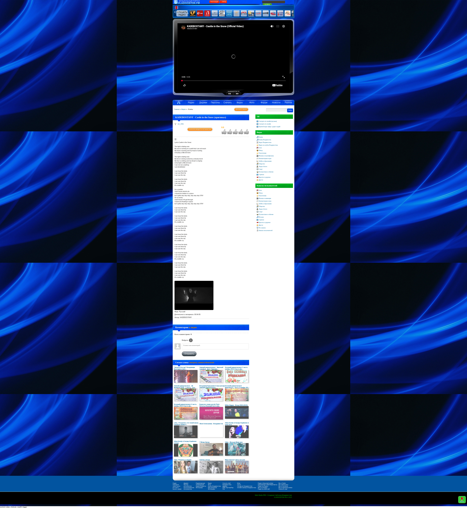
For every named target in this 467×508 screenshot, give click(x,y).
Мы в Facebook (283, 486)
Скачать (227, 102)
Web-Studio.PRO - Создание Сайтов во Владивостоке (273, 495)
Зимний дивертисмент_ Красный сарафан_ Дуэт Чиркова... (211, 368)
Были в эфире (177, 489)
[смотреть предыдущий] (227, 94)
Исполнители (215, 102)
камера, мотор (204, 460)
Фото (209, 484)
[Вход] (191, 340)
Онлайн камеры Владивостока (246, 487)
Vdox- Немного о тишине (182, 460)
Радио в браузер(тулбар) (265, 483)
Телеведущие (200, 484)
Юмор (261, 150)
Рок (224, 489)
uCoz (10, 505)
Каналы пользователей (265, 230)
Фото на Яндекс (263, 487)
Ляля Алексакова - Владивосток (211, 424)
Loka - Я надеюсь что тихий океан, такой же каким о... (186, 423)
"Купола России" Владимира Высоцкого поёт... (184, 368)
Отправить (189, 354)
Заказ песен (176, 486)
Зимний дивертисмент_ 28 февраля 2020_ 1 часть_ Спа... (185, 386)
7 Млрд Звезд (204, 442)
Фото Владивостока (252, 102)
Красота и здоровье (264, 177)
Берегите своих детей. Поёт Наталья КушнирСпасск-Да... (209, 405)
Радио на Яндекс (263, 486)
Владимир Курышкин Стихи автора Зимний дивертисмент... (212, 386)
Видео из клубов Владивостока (268, 145)
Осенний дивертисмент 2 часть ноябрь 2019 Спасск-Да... (185, 405)
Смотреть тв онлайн (265, 124)
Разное (288, 102)
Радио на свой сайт (264, 489)
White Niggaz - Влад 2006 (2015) (236, 405)
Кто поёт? (176, 487)
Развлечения (262, 153)
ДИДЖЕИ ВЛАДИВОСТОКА (203, 102)
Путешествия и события (266, 172)
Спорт (260, 169)
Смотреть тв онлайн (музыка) (268, 121)
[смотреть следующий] (239, 94)
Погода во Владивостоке (244, 486)
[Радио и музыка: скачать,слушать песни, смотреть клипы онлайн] (191, 3)
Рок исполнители (189, 487)
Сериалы (261, 174)
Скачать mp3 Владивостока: (227, 483)
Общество (262, 164)
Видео (240, 102)
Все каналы (262, 228)
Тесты (239, 484)
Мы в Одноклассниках (285, 487)
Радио (191, 102)
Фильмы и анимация (265, 198)
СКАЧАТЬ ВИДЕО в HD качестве (200, 129)
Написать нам (282, 489)
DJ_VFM (181, 124)
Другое (261, 180)
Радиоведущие (200, 483)
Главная (177, 109)
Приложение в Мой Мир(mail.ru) (267, 484)
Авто (260, 148)
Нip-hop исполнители (188, 485)
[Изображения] (194, 295)
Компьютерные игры (265, 158)
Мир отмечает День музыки (235, 460)
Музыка (261, 217)
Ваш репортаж (212, 487)
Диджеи (186, 483)
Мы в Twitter (282, 483)
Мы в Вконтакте (283, 484)
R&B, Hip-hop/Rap (228, 487)
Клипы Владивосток (265, 140)
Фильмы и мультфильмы (266, 156)
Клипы (261, 137)
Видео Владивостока (265, 142)
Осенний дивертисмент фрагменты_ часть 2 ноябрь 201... (237, 386)
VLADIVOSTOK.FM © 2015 (283, 497)
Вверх (462, 501)
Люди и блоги (263, 166)
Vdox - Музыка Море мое (234, 442)
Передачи (176, 484)
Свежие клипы (194, 362)
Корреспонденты (201, 486)
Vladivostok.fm (179, 102)
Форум (264, 102)
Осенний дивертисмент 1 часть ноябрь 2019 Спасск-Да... (236, 368)
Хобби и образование (265, 161)
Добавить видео (241, 109)
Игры (238, 483)
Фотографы (199, 487)
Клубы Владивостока (214, 486)
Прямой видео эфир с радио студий (269, 126)
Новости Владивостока (276, 102)
